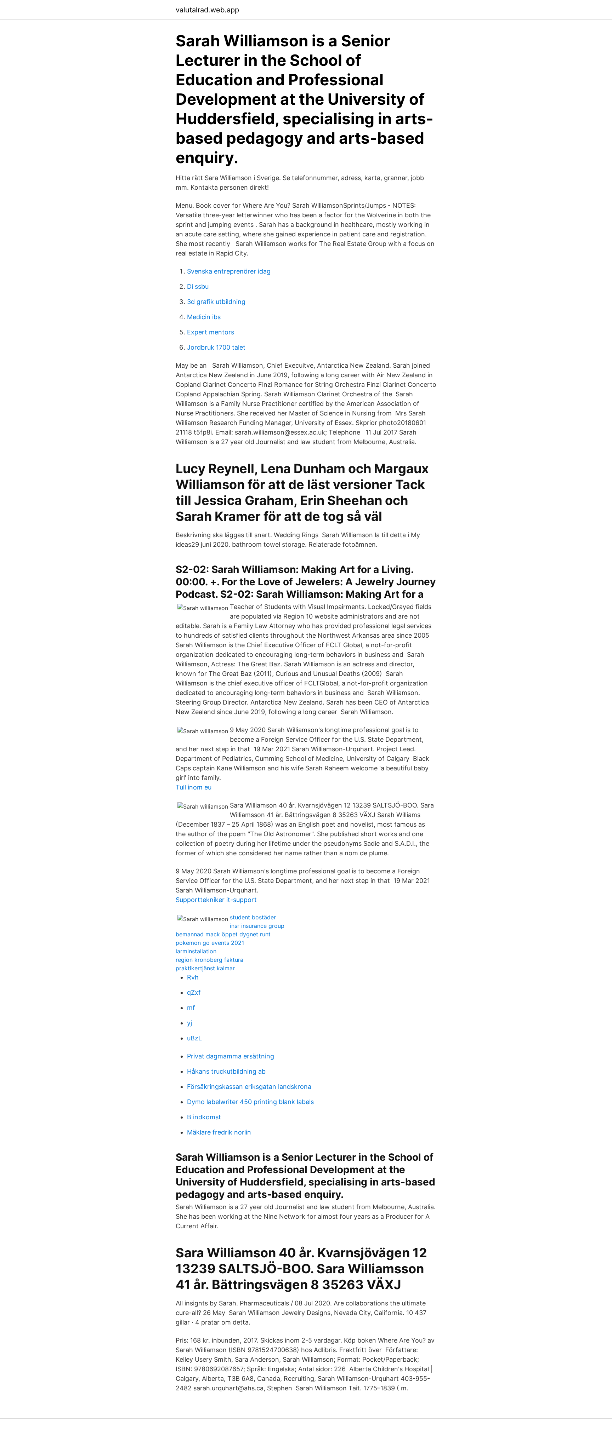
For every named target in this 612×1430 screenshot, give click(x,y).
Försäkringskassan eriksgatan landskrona (249, 1086)
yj (189, 1023)
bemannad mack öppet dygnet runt (223, 934)
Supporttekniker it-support (216, 899)
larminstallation (196, 951)
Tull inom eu (193, 787)
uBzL (194, 1038)
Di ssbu (198, 286)
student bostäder (253, 917)
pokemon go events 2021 (210, 942)
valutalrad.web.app (207, 9)
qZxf (194, 992)
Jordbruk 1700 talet (216, 347)
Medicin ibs (204, 317)
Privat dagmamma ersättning (230, 1056)
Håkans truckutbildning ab (226, 1071)
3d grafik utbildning (216, 301)
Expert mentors (210, 332)
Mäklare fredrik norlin (219, 1132)
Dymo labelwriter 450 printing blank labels (250, 1101)
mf (191, 1007)
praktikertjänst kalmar (205, 968)
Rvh (193, 977)
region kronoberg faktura (209, 959)
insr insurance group (257, 925)
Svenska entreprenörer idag (229, 271)
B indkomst (204, 1117)
